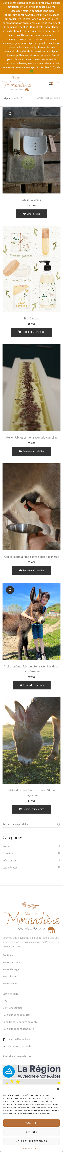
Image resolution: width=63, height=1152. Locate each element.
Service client (10, 993)
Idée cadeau (9, 860)
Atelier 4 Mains (31, 200)
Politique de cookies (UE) (17, 1015)
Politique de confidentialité (18, 1029)
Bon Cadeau (31, 318)
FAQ (5, 1001)
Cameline (8, 853)
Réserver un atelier (33, 451)
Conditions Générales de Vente (20, 1022)
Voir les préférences (31, 1141)
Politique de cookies (30, 1148)
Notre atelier (10, 983)
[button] (58, 1088)
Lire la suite (33, 213)
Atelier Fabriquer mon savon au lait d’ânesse (31, 557)
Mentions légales (12, 1008)
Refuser (31, 1132)
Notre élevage (11, 969)
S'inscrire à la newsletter (17, 1056)
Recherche (57, 824)
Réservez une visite (33, 809)
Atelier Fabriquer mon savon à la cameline (31, 437)
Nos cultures (10, 976)
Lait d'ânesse (10, 867)
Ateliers (7, 846)
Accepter (31, 1122)
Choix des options (33, 332)
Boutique (8, 955)
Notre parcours (11, 962)
